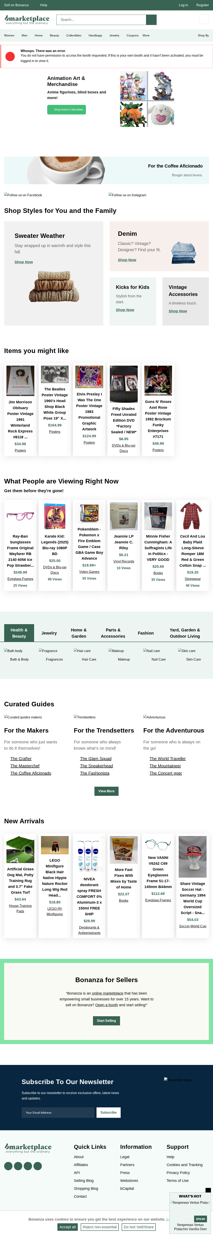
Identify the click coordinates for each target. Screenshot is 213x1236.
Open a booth (106, 1005)
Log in (183, 5)
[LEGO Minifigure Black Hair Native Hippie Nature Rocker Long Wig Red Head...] (55, 886)
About (79, 1157)
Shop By (203, 35)
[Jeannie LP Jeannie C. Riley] (124, 545)
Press (125, 1173)
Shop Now (24, 262)
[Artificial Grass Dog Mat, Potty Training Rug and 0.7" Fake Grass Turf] (20, 886)
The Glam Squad (95, 758)
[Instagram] (37, 1166)
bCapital (127, 1188)
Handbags (95, 35)
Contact (80, 1196)
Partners (127, 1165)
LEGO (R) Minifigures (55, 911)
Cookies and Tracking (185, 1165)
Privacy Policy (178, 1173)
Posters (20, 450)
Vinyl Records (123, 561)
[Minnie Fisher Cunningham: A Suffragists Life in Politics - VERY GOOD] (158, 545)
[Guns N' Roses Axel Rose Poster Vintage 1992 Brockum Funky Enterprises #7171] (158, 410)
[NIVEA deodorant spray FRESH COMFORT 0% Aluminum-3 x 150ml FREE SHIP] (89, 886)
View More (106, 791)
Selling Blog (84, 1181)
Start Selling (106, 1020)
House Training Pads (20, 908)
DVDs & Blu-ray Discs (123, 448)
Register (202, 5)
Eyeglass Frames (20, 579)
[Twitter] (18, 1166)
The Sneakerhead (96, 766)
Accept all (67, 1227)
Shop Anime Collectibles (68, 109)
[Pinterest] (28, 1166)
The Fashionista (94, 773)
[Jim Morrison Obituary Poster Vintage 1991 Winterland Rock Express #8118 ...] (20, 410)
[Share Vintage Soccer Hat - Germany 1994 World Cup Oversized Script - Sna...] (193, 886)
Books (158, 573)
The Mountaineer (165, 766)
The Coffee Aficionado (30, 773)
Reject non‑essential (100, 1227)
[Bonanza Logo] (27, 20)
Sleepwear (193, 579)
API (77, 1173)
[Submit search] (151, 20)
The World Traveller (168, 758)
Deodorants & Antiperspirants (89, 930)
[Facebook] (8, 1166)
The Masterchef (25, 766)
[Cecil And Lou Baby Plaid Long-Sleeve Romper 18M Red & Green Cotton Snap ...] (193, 545)
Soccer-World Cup (192, 926)
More (146, 35)
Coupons (133, 35)
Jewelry (114, 35)
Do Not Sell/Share (139, 1227)
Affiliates (81, 1165)
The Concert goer (166, 773)
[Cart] (204, 19)
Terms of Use (178, 1181)
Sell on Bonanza (16, 5)
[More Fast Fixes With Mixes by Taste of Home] (124, 886)
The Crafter (21, 758)
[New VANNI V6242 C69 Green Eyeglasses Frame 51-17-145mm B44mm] (158, 886)
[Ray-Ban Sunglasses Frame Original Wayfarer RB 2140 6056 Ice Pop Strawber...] (20, 545)
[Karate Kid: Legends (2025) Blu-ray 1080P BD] (55, 545)
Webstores (129, 1181)
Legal (124, 1157)
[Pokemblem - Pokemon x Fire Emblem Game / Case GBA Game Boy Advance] (89, 545)
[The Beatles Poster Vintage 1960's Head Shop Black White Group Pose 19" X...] (55, 410)
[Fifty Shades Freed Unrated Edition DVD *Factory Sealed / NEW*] (124, 410)
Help (43, 5)
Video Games (89, 572)
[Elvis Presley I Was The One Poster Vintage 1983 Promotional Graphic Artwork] (89, 410)
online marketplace (107, 993)
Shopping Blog (86, 1188)
